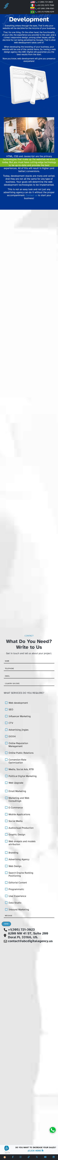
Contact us (31, 195)
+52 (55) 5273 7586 (45, 5)
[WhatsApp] (52, 1130)
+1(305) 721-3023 (21, 929)
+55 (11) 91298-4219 (45, 12)
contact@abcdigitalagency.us (30, 941)
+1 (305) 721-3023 (45, 2)
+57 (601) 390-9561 (45, 8)
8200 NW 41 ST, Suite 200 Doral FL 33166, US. (28, 935)
